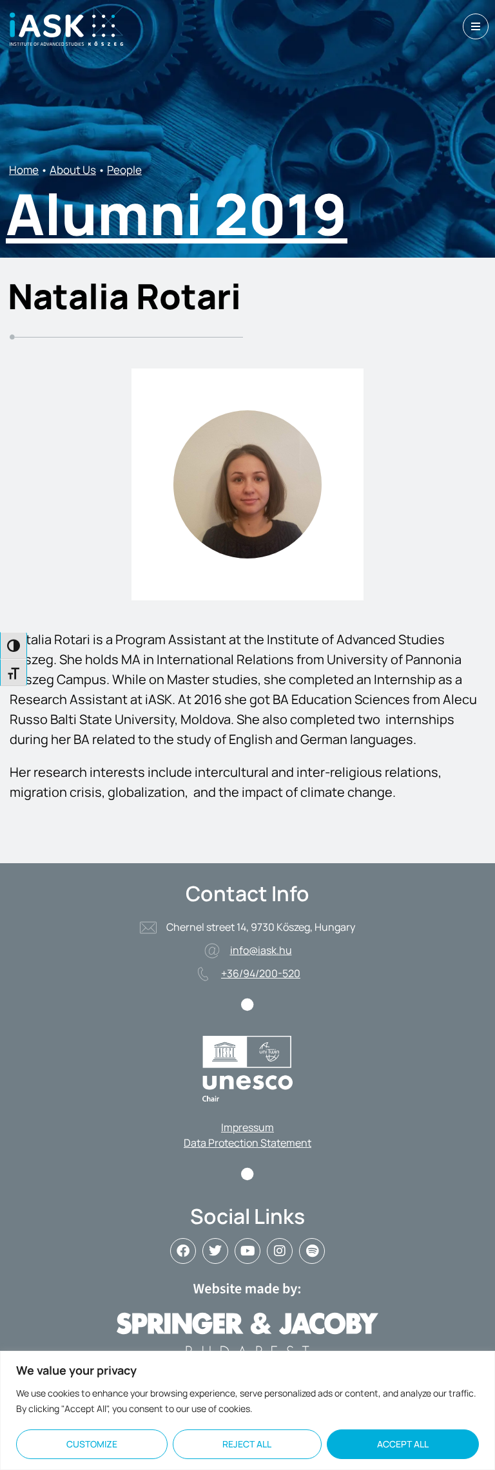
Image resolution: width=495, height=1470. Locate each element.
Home (24, 169)
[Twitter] (215, 1251)
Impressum (247, 1127)
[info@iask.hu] (212, 950)
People (124, 169)
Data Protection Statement (247, 1143)
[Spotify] (312, 1251)
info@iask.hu (261, 950)
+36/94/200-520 (260, 973)
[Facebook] (183, 1251)
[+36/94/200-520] (203, 974)
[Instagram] (280, 1251)
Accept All (403, 1444)
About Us (73, 169)
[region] (247, 1410)
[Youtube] (247, 1251)
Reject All (246, 1444)
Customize (91, 1444)
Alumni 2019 (176, 213)
